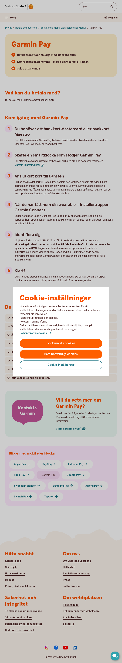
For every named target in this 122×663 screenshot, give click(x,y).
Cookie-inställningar (61, 365)
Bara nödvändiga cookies (61, 354)
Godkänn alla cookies (61, 343)
